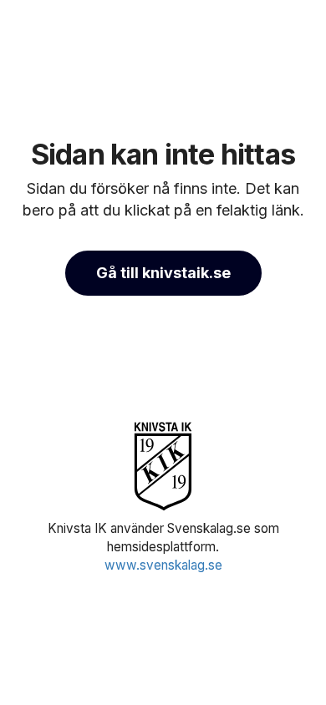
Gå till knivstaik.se (163, 272)
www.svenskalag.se (163, 565)
